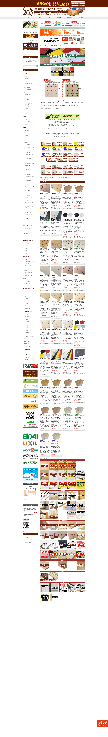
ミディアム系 (26, 357)
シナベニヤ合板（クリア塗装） (29, 177)
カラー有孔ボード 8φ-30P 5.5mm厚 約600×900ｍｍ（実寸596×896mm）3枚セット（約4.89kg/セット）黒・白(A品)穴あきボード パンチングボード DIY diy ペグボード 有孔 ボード (67, 227)
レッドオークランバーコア (29, 192)
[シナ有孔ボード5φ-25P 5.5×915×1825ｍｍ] (56, 275)
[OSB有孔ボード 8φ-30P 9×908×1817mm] (45, 249)
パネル (30, 61)
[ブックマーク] (74, 5)
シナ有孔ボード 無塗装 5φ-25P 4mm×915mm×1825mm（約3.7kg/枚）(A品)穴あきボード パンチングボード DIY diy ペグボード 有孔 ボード (45, 281)
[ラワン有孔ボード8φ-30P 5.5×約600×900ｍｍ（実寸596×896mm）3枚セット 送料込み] (67, 194)
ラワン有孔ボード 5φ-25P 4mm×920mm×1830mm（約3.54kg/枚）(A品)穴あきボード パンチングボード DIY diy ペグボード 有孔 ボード (45, 308)
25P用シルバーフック (28, 265)
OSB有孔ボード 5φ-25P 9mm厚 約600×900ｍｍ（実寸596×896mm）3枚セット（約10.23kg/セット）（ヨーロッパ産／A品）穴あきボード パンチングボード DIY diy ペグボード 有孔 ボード (56, 395)
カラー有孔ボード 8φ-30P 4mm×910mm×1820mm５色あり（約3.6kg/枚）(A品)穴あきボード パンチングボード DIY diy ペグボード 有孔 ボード (67, 365)
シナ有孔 (25, 248)
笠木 (24, 132)
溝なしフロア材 (27, 346)
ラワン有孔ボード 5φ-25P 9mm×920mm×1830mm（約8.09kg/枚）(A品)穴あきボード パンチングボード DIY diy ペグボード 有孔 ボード (56, 200)
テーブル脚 (26, 298)
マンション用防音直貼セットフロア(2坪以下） (29, 104)
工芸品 (24, 278)
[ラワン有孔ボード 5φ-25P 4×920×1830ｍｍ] (45, 302)
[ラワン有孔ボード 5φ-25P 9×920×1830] (56, 194)
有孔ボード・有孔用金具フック (50, 45)
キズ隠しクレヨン (27, 113)
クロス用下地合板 (27, 180)
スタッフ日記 (27, 537)
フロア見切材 (26, 135)
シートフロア (26, 332)
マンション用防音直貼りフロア (29, 100)
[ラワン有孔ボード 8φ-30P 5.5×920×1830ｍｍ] (79, 275)
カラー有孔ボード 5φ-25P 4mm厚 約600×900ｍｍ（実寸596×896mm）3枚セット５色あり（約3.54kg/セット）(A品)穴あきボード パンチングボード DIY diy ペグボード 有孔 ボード (79, 337)
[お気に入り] (81, 5)
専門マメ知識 (38, 17)
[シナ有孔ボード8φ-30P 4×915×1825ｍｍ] (67, 249)
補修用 (34, 60)
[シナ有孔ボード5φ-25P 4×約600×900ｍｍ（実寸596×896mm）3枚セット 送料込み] (56, 441)
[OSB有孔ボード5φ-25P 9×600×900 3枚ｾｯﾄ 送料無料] (56, 388)
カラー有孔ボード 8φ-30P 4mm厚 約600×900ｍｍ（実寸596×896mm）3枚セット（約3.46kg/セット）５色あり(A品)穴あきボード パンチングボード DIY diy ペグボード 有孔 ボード (45, 366)
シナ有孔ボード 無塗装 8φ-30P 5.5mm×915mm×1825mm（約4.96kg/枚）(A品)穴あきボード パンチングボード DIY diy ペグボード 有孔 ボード (79, 255)
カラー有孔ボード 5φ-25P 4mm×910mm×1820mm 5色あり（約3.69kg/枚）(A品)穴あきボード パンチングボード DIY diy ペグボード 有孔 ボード (56, 365)
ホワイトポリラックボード (29, 200)
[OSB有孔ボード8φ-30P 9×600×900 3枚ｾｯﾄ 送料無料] (45, 388)
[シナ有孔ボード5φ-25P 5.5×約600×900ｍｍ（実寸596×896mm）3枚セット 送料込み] (45, 441)
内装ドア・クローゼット (28, 116)
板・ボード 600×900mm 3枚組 (29, 236)
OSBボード (26, 233)
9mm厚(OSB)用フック (28, 275)
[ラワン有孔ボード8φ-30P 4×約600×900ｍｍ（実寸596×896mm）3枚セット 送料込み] (79, 388)
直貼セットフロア (27, 94)
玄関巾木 (25, 142)
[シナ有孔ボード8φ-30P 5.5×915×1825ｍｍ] (79, 249)
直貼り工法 (26, 319)
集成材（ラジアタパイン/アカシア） (29, 207)
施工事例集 (69, 17)
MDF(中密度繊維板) (27, 231)
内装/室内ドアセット (28, 121)
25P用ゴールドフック (28, 267)
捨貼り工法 (26, 314)
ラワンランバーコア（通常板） (29, 187)
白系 (24, 352)
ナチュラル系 (26, 354)
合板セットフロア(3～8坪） (29, 87)
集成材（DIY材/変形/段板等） (29, 203)
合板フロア (26, 81)
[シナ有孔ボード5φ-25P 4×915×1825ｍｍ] (45, 275)
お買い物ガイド (80, 17)
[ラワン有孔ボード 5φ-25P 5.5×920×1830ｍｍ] (56, 302)
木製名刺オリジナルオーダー (29, 284)
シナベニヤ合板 (27, 174)
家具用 (26, 61)
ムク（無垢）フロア (28, 330)
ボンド (25, 110)
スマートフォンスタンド (28, 281)
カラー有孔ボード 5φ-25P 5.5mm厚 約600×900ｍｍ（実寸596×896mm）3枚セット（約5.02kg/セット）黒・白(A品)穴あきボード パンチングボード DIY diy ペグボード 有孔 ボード (79, 227)
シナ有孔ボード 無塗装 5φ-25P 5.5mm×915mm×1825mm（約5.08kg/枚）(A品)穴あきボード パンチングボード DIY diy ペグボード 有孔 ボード (56, 281)
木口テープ (26, 293)
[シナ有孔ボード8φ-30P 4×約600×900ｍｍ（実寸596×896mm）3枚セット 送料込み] (79, 415)
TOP (41, 45)
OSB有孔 (25, 250)
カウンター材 (26, 160)
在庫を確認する (43, 207)
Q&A (49, 17)
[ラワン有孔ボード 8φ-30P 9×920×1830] (45, 194)
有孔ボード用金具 (26, 256)
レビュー (59, 17)
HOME (28, 17)
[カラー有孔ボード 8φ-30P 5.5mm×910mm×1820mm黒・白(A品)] (45, 220)
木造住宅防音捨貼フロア (28, 96)
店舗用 (26, 60)
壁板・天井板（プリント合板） (29, 148)
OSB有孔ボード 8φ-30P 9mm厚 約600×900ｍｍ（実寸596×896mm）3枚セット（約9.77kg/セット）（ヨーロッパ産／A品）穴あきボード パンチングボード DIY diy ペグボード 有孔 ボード (45, 395)
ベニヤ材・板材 (26, 169)
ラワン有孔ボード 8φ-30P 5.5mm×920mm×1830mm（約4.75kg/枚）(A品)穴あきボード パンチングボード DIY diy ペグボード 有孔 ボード (79, 281)
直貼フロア (26, 92)
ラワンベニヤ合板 (27, 171)
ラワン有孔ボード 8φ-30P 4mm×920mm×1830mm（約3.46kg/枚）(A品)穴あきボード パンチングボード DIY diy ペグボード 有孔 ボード (67, 281)
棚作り (25, 301)
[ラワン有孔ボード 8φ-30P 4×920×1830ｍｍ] (67, 275)
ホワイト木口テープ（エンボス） (29, 215)
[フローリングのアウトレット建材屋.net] (53, 6)
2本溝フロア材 (26, 341)
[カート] (74, 3)
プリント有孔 (26, 243)
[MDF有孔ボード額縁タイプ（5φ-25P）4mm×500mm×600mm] (45, 330)
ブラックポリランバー (28, 197)
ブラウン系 (26, 359)
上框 (24, 137)
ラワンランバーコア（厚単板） (29, 183)
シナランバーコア (27, 190)
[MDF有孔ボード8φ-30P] (79, 302)
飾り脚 (25, 296)
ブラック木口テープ (28, 218)
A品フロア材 (26, 76)
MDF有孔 (25, 253)
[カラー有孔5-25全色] (56, 359)
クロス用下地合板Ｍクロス (29, 163)
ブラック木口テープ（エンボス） (29, 222)
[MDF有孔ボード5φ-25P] (67, 302)
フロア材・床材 (26, 73)
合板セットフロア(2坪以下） (28, 84)
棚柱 (30, 60)
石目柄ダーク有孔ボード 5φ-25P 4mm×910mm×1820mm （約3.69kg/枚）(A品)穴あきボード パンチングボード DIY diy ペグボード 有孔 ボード (79, 365)
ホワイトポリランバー (28, 195)
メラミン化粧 (27, 62)
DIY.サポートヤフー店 (28, 542)
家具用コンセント (27, 305)
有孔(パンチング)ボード (28, 240)
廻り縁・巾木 (26, 130)
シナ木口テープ (27, 210)
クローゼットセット (28, 119)
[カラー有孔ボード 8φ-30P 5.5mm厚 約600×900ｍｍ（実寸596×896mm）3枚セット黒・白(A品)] (67, 220)
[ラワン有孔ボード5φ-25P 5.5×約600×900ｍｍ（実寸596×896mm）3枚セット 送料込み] (45, 415)
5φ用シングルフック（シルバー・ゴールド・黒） (29, 262)
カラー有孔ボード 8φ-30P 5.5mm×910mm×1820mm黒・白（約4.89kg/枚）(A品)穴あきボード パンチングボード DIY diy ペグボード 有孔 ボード (45, 226)
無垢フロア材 (26, 78)
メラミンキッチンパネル (28, 158)
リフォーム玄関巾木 (28, 144)
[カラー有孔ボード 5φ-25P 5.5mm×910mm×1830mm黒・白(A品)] (56, 220)
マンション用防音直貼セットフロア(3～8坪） (29, 107)
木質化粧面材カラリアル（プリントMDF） (28, 151)
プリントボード (27, 228)
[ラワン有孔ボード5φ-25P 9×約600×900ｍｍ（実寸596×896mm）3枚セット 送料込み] (79, 194)
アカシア (35, 61)
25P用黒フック (26, 270)
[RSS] (26, 519)
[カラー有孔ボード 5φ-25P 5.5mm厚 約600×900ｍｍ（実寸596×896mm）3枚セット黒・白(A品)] (79, 220)
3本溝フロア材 (26, 343)
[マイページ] (81, 3)
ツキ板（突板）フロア (28, 327)
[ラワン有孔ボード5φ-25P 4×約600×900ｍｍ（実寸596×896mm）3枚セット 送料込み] (56, 415)
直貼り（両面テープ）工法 (29, 321)
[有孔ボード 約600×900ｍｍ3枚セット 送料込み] (79, 330)
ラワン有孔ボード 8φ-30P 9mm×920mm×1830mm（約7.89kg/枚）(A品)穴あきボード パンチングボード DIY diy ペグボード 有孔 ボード (45, 200)
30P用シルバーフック (28, 272)
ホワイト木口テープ (28, 212)
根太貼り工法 (26, 316)
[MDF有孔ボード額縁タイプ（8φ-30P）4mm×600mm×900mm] (67, 330)
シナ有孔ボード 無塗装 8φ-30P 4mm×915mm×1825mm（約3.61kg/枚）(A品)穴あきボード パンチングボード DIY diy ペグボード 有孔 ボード (67, 255)
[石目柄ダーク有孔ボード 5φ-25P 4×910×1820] (79, 359)
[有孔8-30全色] (67, 359)
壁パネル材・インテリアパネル (29, 155)
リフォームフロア (27, 89)
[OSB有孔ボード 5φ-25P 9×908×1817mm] (56, 249)
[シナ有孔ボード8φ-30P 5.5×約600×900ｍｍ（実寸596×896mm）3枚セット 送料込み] (67, 415)
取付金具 (25, 259)
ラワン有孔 (26, 245)
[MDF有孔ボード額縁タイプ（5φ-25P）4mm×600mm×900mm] (56, 330)
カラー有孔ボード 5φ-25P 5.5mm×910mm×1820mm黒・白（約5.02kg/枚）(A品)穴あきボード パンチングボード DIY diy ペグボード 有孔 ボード (56, 226)
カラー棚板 (26, 303)
